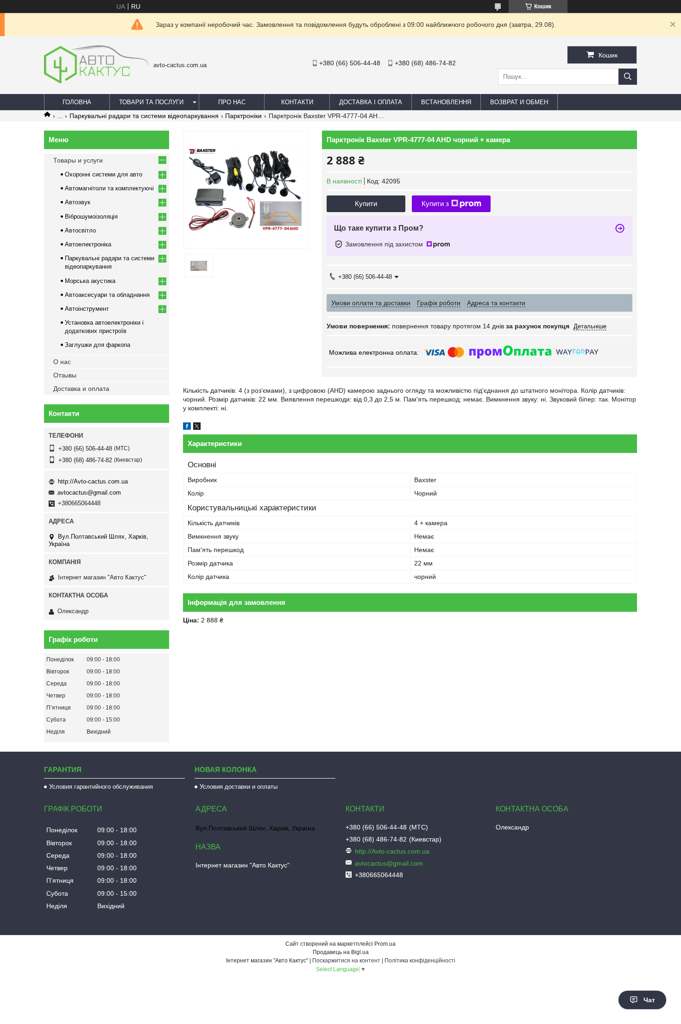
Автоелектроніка (88, 244)
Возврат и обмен (519, 102)
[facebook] (187, 427)
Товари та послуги (151, 102)
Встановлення (446, 102)
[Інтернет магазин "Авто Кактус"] (96, 81)
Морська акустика (90, 280)
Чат (649, 1000)
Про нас (232, 102)
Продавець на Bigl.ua (341, 952)
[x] (197, 427)
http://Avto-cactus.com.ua (93, 481)
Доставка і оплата (370, 102)
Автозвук (77, 202)
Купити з (435, 203)
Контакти (297, 102)
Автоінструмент (87, 308)
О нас (62, 361)
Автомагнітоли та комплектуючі (109, 188)
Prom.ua (385, 944)
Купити (366, 203)
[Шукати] (627, 77)
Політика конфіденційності (420, 960)
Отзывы (64, 375)
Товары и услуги (78, 160)
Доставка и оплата (81, 388)
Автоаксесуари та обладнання (107, 294)
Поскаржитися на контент (346, 960)
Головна (77, 102)
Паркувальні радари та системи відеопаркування (144, 115)
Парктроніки (243, 115)
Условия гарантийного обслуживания (101, 786)
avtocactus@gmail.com (89, 492)
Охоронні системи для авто (103, 174)
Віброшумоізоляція (91, 216)
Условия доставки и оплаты (238, 786)
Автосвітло (80, 230)
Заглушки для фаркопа (97, 344)
